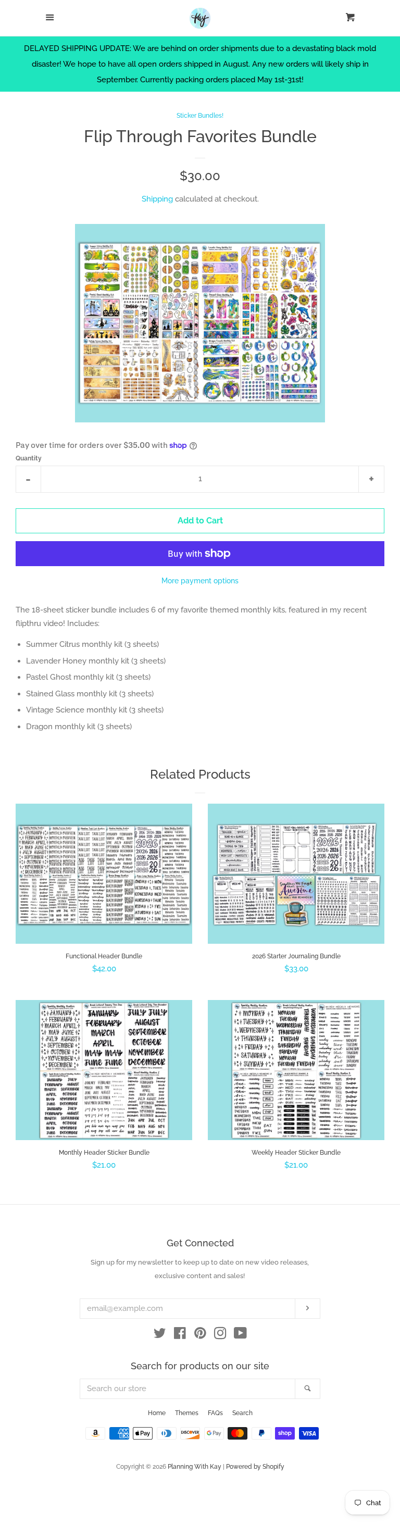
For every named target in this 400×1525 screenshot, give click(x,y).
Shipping (157, 199)
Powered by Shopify (255, 1466)
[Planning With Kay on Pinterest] (200, 1335)
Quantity (29, 458)
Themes (186, 1413)
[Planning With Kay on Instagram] (220, 1335)
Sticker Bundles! (200, 115)
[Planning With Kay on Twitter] (160, 1335)
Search (242, 1413)
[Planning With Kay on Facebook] (179, 1335)
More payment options (200, 581)
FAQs (215, 1413)
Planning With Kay (194, 1466)
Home (157, 1413)
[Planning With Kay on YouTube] (240, 1335)
